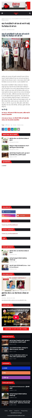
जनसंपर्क (5, 368)
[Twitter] (23, 211)
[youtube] (23, 215)
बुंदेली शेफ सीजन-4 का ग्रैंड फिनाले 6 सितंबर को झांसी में (19, 139)
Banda (14, 125)
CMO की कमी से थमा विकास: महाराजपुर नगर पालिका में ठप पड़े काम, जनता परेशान (19, 348)
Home (6, 410)
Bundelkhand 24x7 (20, 415)
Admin (4, 29)
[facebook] (9, 211)
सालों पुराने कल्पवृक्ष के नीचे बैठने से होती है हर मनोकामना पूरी (18, 259)
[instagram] (9, 215)
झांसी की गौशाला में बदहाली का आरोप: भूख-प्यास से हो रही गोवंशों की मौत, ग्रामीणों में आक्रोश (19, 154)
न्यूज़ (11, 125)
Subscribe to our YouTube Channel (16, 329)
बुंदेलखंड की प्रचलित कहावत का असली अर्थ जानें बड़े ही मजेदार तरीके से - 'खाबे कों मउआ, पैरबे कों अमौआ (20, 402)
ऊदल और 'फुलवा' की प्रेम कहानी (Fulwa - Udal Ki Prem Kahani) (20, 266)
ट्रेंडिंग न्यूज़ (7, 125)
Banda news (8, 18)
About (10, 410)
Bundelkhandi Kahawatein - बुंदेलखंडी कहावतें (19, 387)
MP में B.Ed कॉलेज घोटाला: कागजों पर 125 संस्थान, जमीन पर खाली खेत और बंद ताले (18, 356)
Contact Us (16, 410)
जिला (5, 373)
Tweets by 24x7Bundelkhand (10, 225)
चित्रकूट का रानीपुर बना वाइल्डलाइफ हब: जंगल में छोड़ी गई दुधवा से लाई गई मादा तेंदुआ (19, 146)
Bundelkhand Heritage (16, 413)
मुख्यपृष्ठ (3, 18)
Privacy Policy (24, 410)
